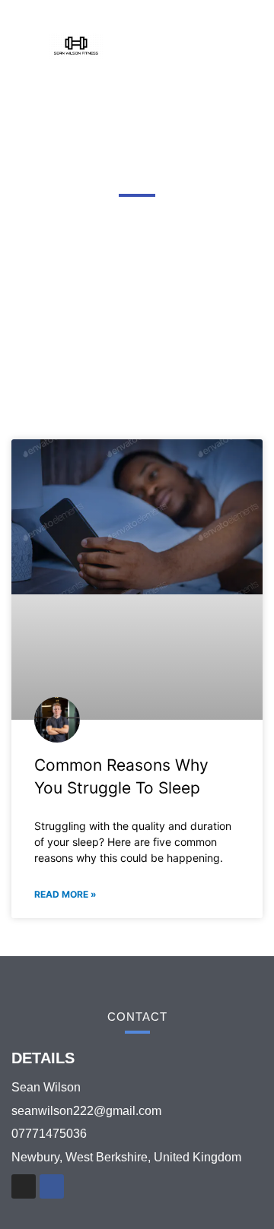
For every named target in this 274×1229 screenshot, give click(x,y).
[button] (211, 45)
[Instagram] (23, 1186)
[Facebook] (52, 1186)
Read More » (65, 894)
